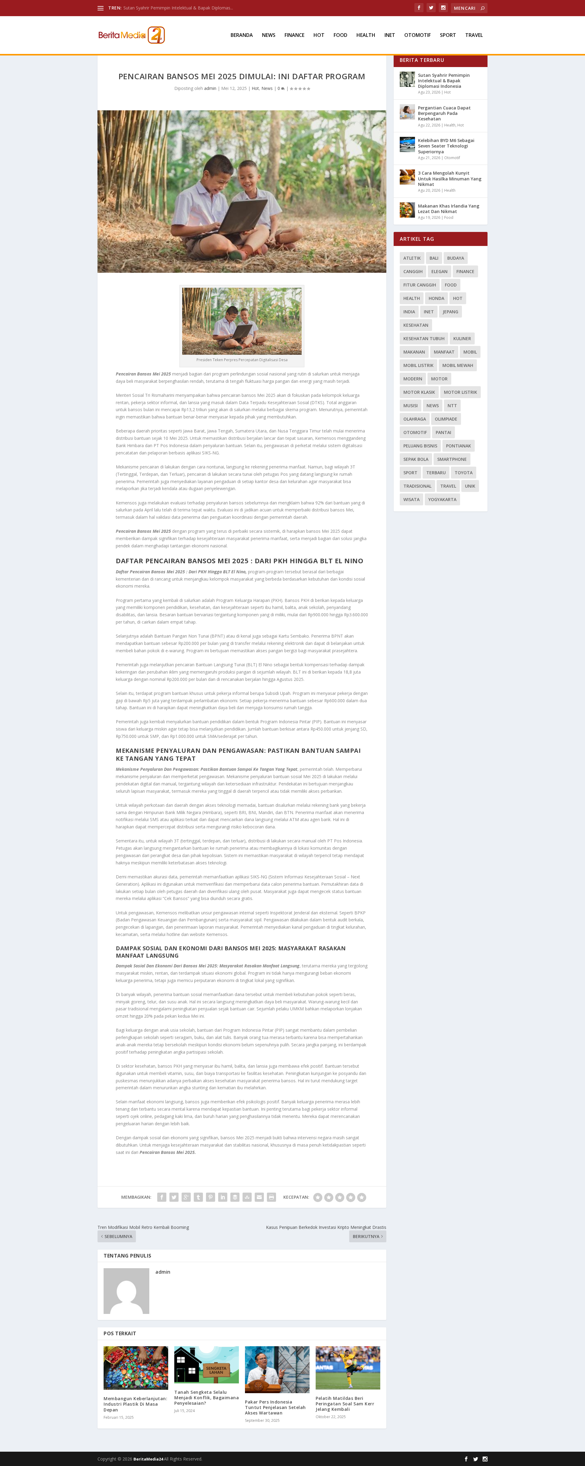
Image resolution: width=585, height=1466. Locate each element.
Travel (474, 35)
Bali (434, 258)
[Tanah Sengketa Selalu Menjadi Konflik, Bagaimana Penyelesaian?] (206, 1364)
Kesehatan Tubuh (424, 338)
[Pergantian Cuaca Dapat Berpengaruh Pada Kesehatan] (407, 111)
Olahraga (414, 419)
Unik (470, 486)
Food (340, 35)
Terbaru (436, 472)
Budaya (455, 258)
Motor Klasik (419, 392)
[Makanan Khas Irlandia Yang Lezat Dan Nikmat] (407, 210)
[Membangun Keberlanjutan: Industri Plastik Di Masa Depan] (136, 1368)
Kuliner (462, 338)
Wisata (411, 499)
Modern (412, 379)
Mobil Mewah (457, 365)
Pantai (443, 432)
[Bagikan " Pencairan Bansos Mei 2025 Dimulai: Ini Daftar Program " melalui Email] (259, 1197)
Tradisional (417, 486)
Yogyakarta (442, 499)
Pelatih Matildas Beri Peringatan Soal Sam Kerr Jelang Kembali (345, 1403)
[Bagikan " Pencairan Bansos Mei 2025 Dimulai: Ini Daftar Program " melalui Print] (271, 1197)
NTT (452, 405)
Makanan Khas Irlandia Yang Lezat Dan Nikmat (448, 208)
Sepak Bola (415, 459)
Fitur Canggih (419, 285)
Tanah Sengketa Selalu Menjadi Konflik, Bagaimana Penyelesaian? (206, 1397)
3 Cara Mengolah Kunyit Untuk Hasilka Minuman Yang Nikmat (449, 178)
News (268, 35)
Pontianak (458, 446)
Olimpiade (446, 419)
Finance (294, 35)
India (409, 312)
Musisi (410, 405)
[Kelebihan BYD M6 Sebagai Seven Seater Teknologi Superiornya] (407, 144)
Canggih (413, 271)
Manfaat (444, 352)
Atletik (412, 258)
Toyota (464, 472)
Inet (390, 35)
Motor (439, 379)
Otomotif (417, 35)
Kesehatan (415, 325)
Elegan (439, 271)
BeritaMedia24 (148, 1459)
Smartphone (452, 459)
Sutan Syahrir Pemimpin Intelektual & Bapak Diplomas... (178, 8)
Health (365, 35)
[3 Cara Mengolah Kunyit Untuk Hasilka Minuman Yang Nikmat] (407, 177)
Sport (448, 35)
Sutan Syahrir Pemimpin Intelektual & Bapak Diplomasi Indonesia (444, 80)
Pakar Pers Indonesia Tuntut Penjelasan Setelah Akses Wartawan (275, 1407)
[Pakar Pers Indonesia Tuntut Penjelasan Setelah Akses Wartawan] (277, 1369)
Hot (319, 35)
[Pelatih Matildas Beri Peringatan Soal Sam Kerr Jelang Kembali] (348, 1367)
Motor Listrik (460, 392)
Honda (436, 298)
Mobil (470, 352)
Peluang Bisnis (420, 446)
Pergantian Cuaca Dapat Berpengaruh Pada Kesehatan (444, 113)
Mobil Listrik (418, 365)
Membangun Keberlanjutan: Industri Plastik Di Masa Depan (135, 1404)
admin (210, 88)
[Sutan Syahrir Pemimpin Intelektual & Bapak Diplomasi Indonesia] (407, 79)
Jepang (450, 312)
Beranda (242, 35)
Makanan (414, 352)
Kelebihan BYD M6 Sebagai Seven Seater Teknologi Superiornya (446, 145)
